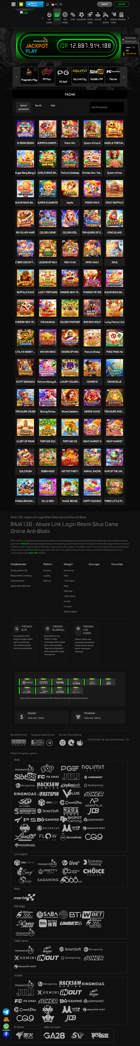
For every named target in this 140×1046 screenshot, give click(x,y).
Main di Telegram (34, 4)
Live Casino (65, 21)
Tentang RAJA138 (19, 570)
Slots (57, 19)
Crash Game (90, 21)
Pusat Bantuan (17, 580)
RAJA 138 (33, 553)
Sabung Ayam (113, 21)
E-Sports (105, 21)
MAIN (72, 128)
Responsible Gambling (21, 575)
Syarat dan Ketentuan (21, 585)
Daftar (121, 4)
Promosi (121, 19)
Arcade (97, 19)
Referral (47, 580)
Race (73, 19)
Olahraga (81, 19)
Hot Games (49, 21)
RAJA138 (25, 544)
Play (31, 51)
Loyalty (46, 575)
